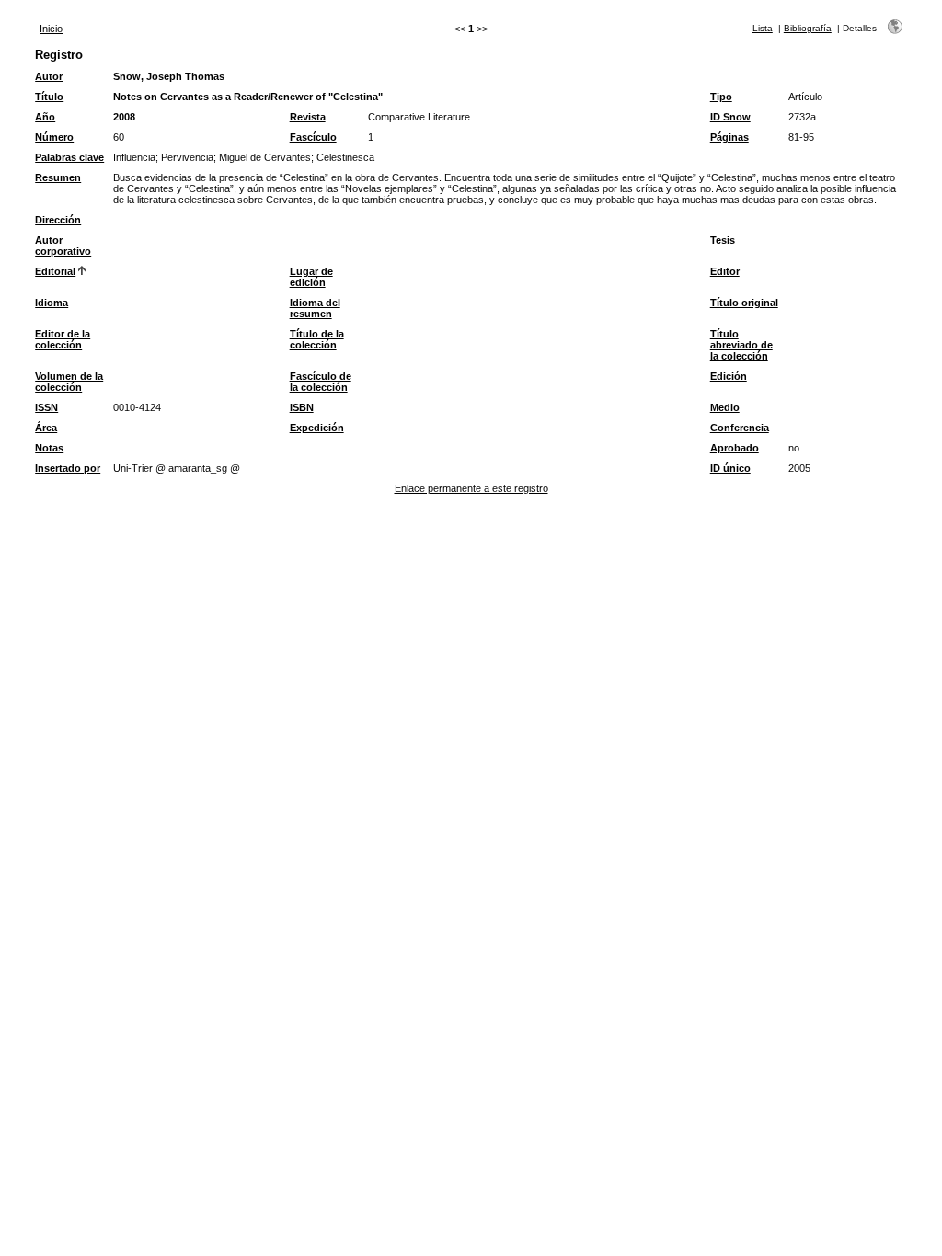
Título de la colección (317, 339)
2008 (124, 116)
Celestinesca (345, 157)
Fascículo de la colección (320, 382)
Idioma (51, 302)
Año (45, 116)
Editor (725, 271)
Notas (49, 447)
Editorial (55, 271)
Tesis (722, 239)
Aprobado (734, 447)
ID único (730, 468)
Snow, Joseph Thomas (168, 76)
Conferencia (739, 427)
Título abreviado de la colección (741, 344)
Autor (49, 76)
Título (49, 96)
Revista (308, 116)
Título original (744, 302)
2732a (802, 116)
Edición (728, 376)
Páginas (729, 137)
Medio (725, 407)
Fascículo (313, 137)
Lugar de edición (311, 277)
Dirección (58, 219)
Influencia (134, 157)
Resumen (58, 177)
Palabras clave (69, 157)
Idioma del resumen (315, 308)
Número (54, 137)
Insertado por (67, 468)
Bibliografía (808, 28)
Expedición (317, 427)
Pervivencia (187, 157)
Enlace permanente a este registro (471, 488)
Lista (762, 28)
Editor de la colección (62, 339)
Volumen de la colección (69, 382)
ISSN (46, 407)
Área (46, 427)
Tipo (721, 96)
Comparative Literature (419, 116)
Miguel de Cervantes (265, 157)
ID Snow (730, 116)
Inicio (51, 28)
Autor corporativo (63, 245)
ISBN (302, 407)
